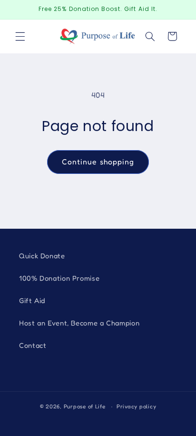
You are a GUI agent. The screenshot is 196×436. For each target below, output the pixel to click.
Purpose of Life (85, 406)
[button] (20, 36)
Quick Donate (42, 256)
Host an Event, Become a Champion (79, 323)
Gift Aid (32, 300)
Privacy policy (136, 406)
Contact (32, 345)
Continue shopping (98, 161)
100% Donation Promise (59, 278)
